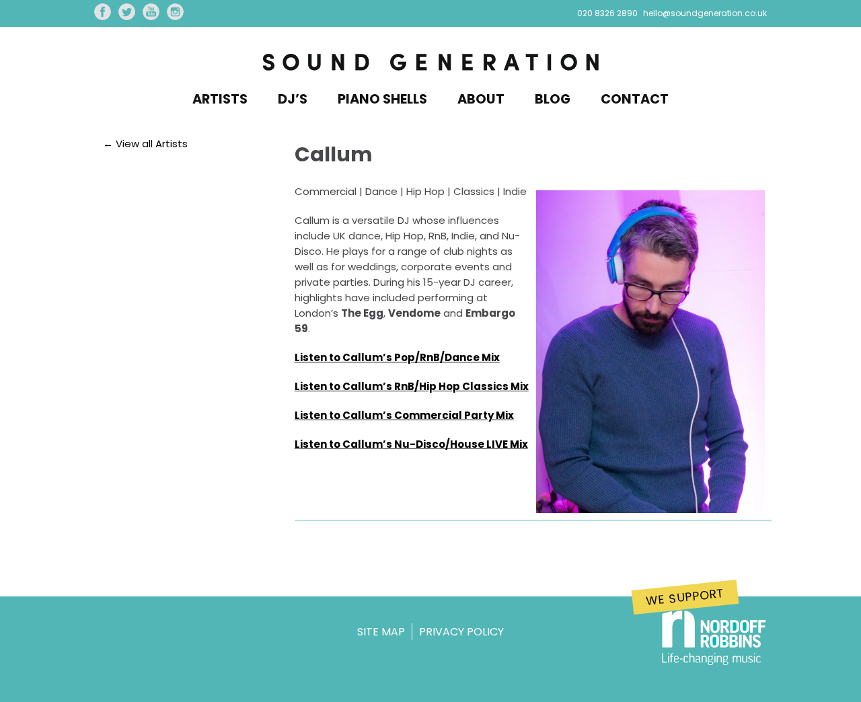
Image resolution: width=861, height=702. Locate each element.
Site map (381, 631)
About (480, 99)
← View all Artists (145, 143)
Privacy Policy (461, 631)
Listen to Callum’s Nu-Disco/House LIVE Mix (411, 444)
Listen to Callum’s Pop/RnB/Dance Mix (397, 357)
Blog (552, 99)
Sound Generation (430, 63)
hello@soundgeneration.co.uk (705, 13)
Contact (635, 99)
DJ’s (292, 99)
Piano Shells (382, 99)
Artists (220, 99)
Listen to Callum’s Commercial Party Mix (404, 415)
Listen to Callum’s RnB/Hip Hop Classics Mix (412, 386)
